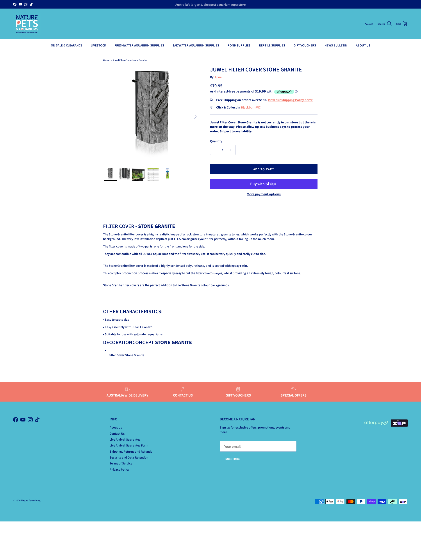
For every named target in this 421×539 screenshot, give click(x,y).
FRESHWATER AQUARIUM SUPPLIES (139, 45)
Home (106, 60)
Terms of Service (121, 463)
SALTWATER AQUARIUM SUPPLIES (196, 45)
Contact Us (117, 433)
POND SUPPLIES (239, 45)
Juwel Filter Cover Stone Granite (129, 60)
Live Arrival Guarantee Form (129, 445)
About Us (116, 427)
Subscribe (233, 459)
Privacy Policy (119, 469)
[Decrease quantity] (214, 150)
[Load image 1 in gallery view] (152, 114)
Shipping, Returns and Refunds (131, 451)
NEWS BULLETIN (336, 45)
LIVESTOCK (98, 45)
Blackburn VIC (250, 107)
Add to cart (263, 169)
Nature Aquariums (30, 500)
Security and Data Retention (129, 457)
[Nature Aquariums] (27, 24)
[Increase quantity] (231, 150)
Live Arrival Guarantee (125, 439)
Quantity (216, 141)
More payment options (264, 194)
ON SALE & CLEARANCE (66, 45)
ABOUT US (363, 45)
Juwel (218, 77)
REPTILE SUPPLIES (272, 45)
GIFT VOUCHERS (305, 45)
